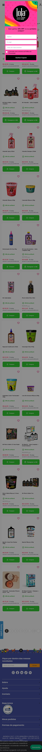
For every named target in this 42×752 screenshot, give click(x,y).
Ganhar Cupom (21, 57)
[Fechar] (35, 3)
